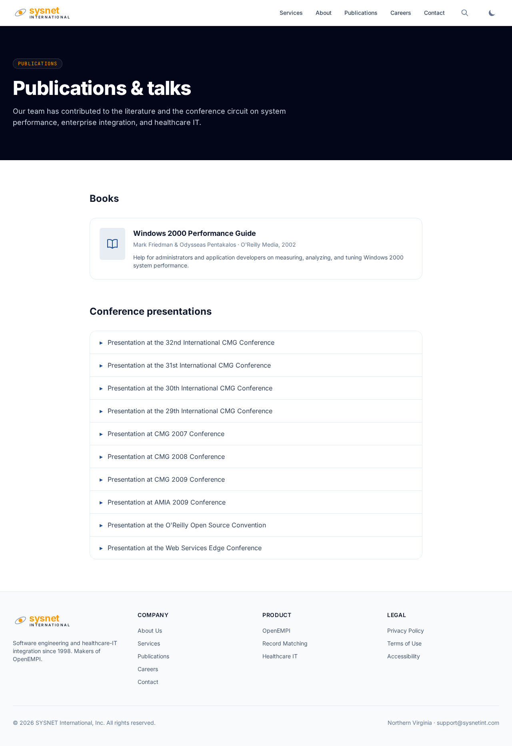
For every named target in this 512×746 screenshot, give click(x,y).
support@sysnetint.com (468, 722)
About (324, 12)
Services (291, 12)
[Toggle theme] (492, 13)
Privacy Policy (405, 630)
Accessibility (403, 656)
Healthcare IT (280, 656)
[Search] (465, 13)
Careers (400, 12)
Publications (361, 12)
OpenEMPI (276, 630)
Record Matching (285, 643)
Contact (434, 12)
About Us (150, 630)
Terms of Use (404, 643)
